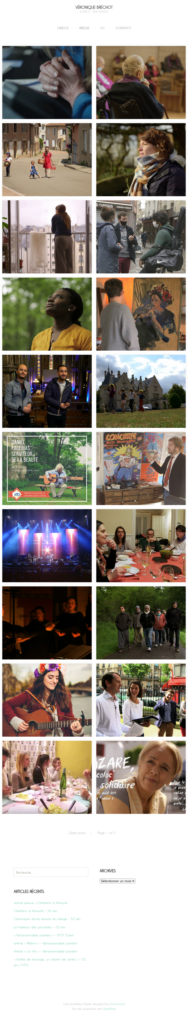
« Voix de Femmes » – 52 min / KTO (130, 285)
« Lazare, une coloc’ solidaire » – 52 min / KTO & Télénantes (140, 751)
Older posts (76, 833)
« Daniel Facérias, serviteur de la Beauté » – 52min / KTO (44, 442)
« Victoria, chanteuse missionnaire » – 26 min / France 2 (45, 674)
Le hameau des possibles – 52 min (36, 130)
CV (102, 28)
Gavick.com (117, 1003)
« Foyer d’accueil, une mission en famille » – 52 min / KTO (140, 519)
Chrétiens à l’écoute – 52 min (31, 53)
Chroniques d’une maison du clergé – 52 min (138, 53)
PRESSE (84, 28)
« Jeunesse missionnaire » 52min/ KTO (132, 208)
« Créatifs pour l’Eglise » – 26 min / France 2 (138, 439)
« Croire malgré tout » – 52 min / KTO (38, 285)
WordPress (109, 1008)
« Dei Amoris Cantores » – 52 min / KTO (40, 594)
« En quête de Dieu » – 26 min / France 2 (41, 748)
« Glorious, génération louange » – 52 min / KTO (43, 365)
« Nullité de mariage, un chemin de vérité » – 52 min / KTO (44, 211)
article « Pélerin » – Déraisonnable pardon (45, 943)
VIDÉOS (63, 28)
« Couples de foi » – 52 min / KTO (129, 671)
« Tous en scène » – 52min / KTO (128, 362)
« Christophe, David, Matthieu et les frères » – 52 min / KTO (139, 597)
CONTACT (123, 28)
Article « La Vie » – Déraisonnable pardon (45, 951)
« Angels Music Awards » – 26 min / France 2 (44, 516)
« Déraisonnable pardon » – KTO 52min (134, 130)
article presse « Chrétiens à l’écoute (41, 903)
